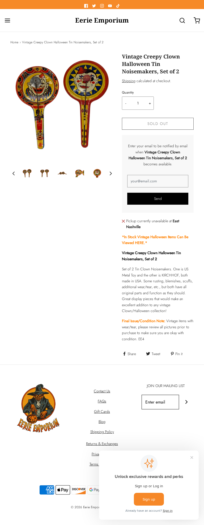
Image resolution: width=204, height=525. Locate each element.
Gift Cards (102, 411)
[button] (13, 173)
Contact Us (102, 391)
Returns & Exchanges (102, 443)
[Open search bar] (182, 20)
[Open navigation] (7, 20)
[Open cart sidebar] (196, 20)
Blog (102, 421)
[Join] (186, 402)
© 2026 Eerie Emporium (87, 507)
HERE (139, 242)
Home (14, 42)
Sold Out (157, 123)
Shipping (128, 80)
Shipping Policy (102, 431)
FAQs (102, 401)
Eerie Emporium (102, 20)
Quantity (128, 92)
